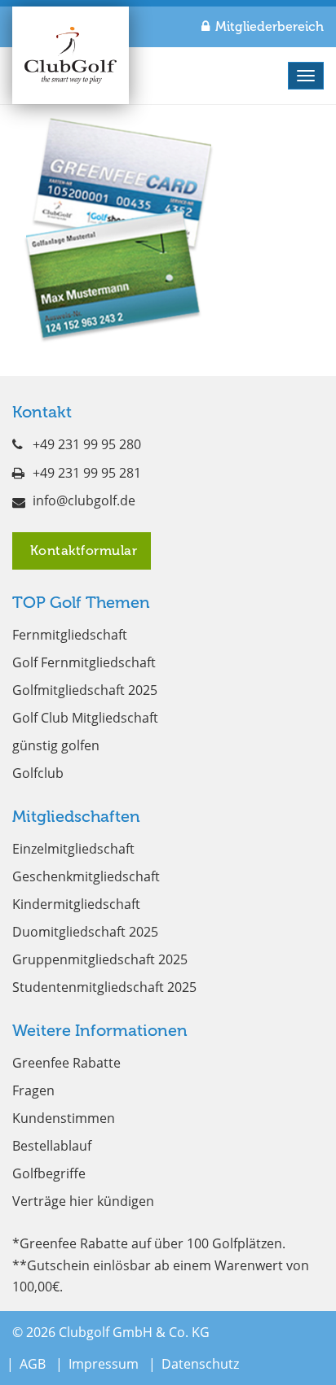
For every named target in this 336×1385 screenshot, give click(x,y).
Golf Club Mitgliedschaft (85, 718)
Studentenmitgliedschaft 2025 (104, 987)
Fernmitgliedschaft (69, 635)
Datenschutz (200, 1364)
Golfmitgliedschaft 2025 (84, 690)
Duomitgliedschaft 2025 (85, 932)
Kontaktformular (81, 550)
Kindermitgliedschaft (76, 904)
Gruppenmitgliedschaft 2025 (100, 959)
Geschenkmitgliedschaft (86, 876)
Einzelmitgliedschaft (73, 849)
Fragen (33, 1090)
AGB (33, 1364)
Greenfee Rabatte (66, 1063)
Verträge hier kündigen (83, 1201)
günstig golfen (55, 745)
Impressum (104, 1364)
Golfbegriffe (49, 1173)
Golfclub (38, 773)
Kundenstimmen (63, 1118)
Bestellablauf (51, 1146)
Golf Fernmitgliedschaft (84, 662)
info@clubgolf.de (84, 500)
